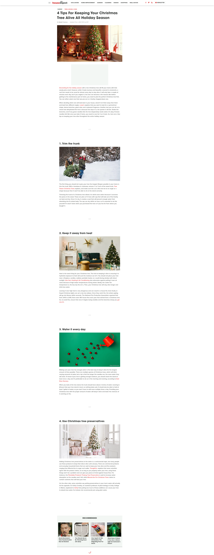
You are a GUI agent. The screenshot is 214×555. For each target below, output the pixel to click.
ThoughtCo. (93, 468)
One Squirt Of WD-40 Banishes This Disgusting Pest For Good (97, 541)
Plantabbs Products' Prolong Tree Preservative (83, 475)
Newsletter (160, 3)
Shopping (124, 3)
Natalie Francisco (63, 22)
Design (116, 3)
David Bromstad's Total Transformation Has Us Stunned (65, 540)
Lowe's (82, 105)
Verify (76, 488)
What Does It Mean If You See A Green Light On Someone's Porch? (114, 541)
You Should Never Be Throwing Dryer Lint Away (81, 540)
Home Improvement (88, 3)
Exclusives (75, 3)
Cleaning (108, 3)
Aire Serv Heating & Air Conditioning (77, 280)
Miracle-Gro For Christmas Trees (98, 477)
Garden (100, 3)
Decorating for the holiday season (70, 88)
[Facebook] (146, 3)
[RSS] (152, 3)
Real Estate (134, 3)
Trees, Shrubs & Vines (70, 9)
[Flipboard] (149, 3)
